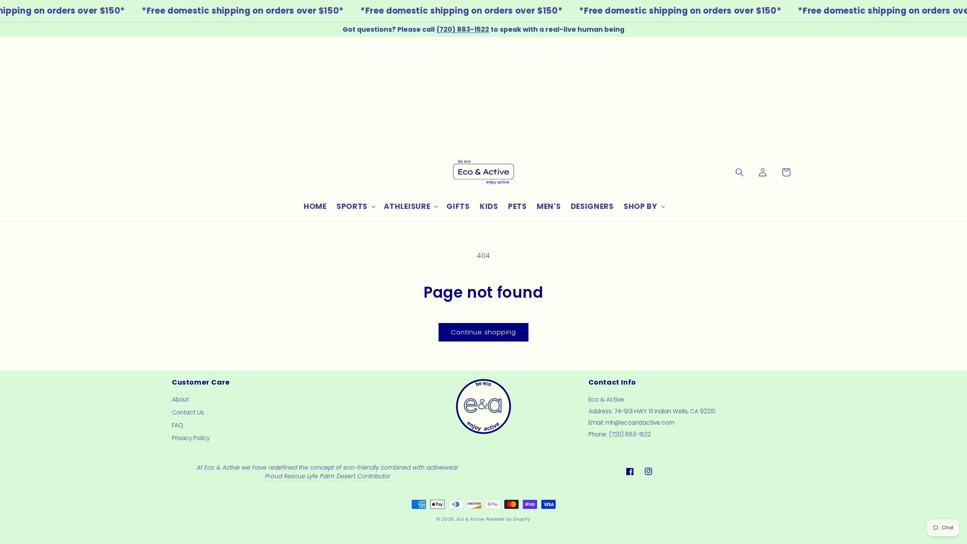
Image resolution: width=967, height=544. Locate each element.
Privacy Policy (191, 438)
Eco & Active (470, 519)
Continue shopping (483, 332)
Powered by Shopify (508, 519)
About (180, 399)
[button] (355, 206)
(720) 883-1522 (462, 29)
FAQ (177, 425)
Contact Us (188, 412)
